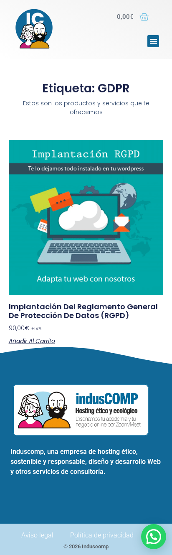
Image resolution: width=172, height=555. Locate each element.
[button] (153, 41)
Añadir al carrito (32, 341)
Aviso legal (37, 535)
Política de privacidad (102, 535)
